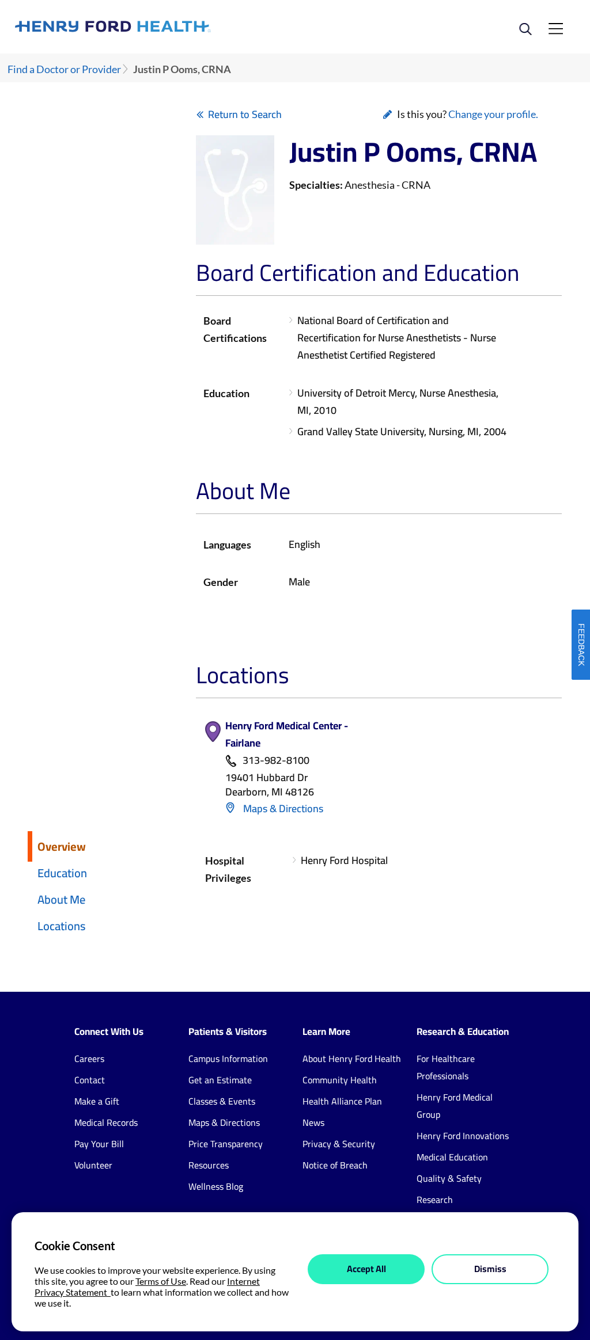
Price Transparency (225, 1143)
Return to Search (245, 114)
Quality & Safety (449, 1178)
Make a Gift (96, 1101)
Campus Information (228, 1058)
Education (62, 873)
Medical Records (106, 1122)
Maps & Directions (282, 808)
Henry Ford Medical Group (455, 1105)
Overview (61, 846)
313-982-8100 (276, 760)
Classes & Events (221, 1101)
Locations (61, 926)
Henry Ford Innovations (463, 1135)
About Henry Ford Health (351, 1058)
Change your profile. (493, 114)
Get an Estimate (220, 1079)
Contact (89, 1079)
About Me (61, 899)
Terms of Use (160, 1281)
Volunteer (93, 1165)
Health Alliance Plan (342, 1101)
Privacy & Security (338, 1143)
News (313, 1122)
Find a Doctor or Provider (64, 69)
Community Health (339, 1079)
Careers (89, 1058)
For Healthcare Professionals (446, 1067)
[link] (155, 26)
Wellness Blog (215, 1186)
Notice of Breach (335, 1165)
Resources (208, 1165)
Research (435, 1199)
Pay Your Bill (99, 1143)
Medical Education (452, 1157)
